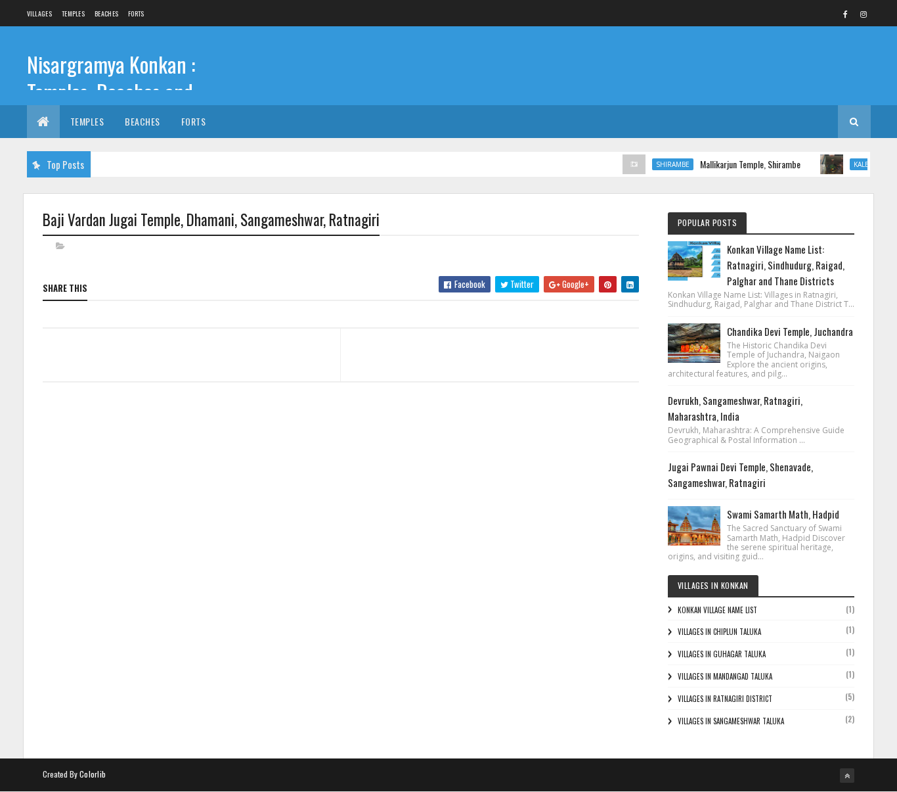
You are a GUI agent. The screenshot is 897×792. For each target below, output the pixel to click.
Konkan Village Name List (717, 610)
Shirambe (664, 164)
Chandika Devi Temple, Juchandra (790, 331)
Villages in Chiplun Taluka (719, 631)
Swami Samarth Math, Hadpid (783, 514)
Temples (73, 13)
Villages (39, 13)
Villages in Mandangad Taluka (725, 676)
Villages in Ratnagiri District (725, 698)
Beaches (106, 13)
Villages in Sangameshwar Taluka (731, 721)
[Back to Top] (847, 775)
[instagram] (863, 14)
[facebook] (846, 14)
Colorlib (92, 774)
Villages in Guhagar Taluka (722, 654)
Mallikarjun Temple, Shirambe (741, 164)
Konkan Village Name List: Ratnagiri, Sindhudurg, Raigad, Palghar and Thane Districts (785, 265)
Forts (136, 13)
